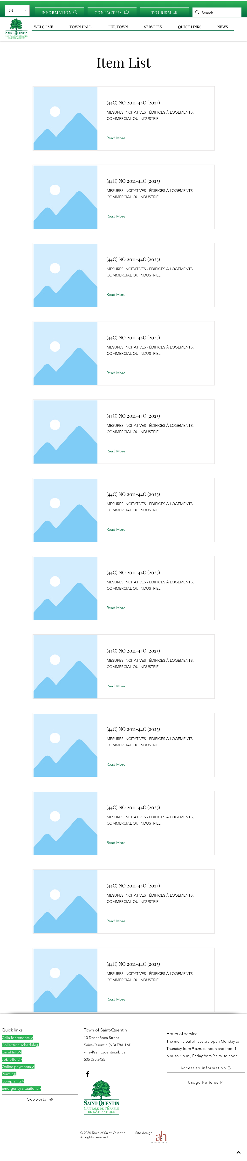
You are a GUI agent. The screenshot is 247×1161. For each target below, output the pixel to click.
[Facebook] (87, 1074)
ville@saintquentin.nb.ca (104, 1052)
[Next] (238, 1152)
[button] (195, 26)
